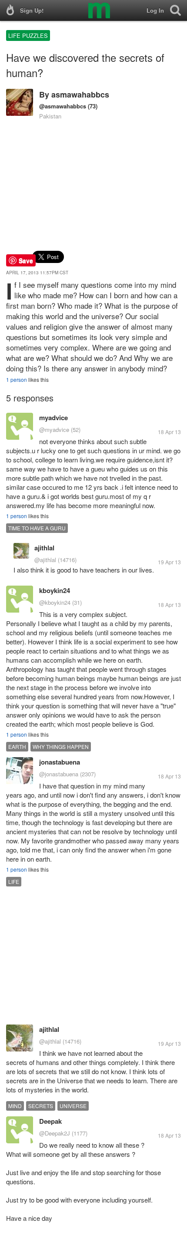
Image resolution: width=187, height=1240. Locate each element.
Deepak (50, 1121)
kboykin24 (54, 590)
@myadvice (54, 429)
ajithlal (44, 548)
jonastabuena (59, 762)
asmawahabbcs (80, 94)
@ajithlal (45, 560)
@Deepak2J (54, 1133)
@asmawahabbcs (62, 106)
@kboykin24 (54, 602)
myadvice (53, 417)
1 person (16, 379)
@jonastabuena (58, 774)
